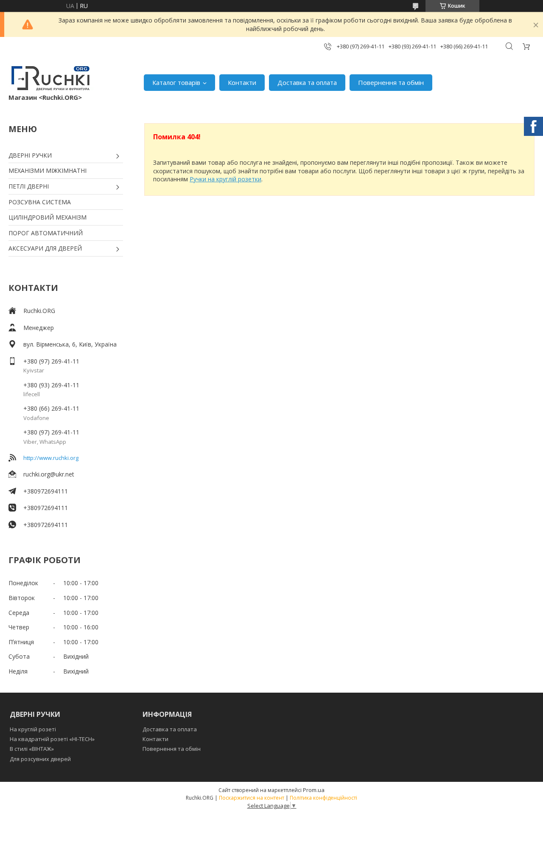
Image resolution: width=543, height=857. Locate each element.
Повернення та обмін (391, 82)
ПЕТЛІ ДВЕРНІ (28, 186)
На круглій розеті (33, 729)
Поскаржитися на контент (251, 797)
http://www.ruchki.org (50, 458)
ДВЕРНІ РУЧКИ (30, 155)
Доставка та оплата (307, 82)
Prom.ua (314, 790)
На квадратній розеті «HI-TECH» (52, 739)
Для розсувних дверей (40, 759)
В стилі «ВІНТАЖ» (32, 749)
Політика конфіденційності (323, 797)
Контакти (242, 82)
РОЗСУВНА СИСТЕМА (39, 202)
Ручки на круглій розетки (225, 179)
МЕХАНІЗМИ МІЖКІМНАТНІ (47, 170)
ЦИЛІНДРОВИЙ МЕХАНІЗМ (47, 217)
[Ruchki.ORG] (50, 78)
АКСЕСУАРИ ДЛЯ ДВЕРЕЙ (45, 248)
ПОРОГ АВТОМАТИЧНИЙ (45, 233)
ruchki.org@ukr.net (48, 474)
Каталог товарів (176, 82)
